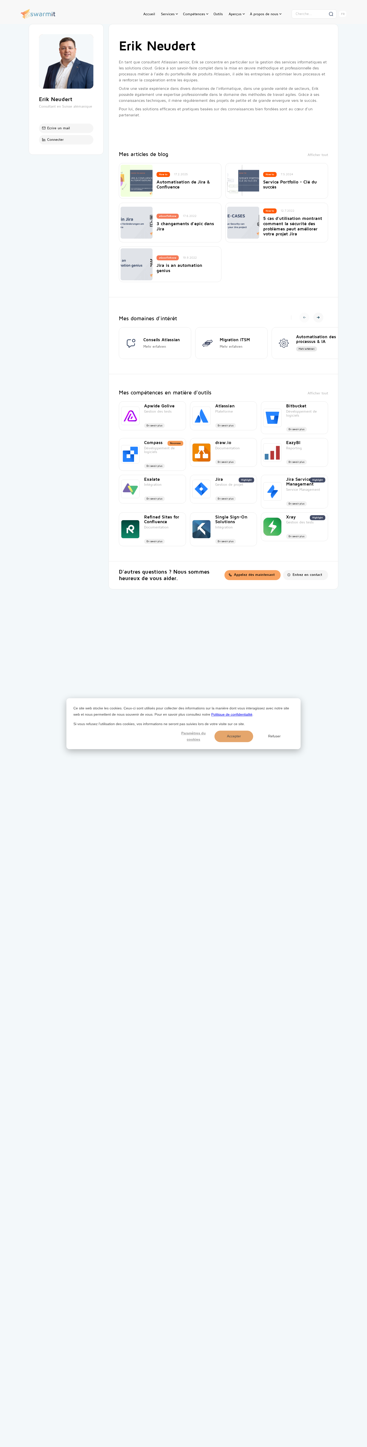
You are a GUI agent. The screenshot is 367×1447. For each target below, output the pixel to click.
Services (168, 14)
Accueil (149, 14)
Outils (218, 14)
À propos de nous (264, 14)
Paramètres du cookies (193, 736)
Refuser (274, 736)
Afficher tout (318, 155)
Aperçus (235, 14)
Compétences (194, 14)
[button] (169, 14)
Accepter (234, 736)
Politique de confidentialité (231, 714)
